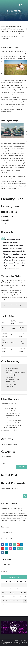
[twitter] (6, 544)
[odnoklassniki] (21, 548)
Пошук (3, 463)
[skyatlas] (18, 548)
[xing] (6, 552)
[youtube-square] (18, 544)
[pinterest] (2, 548)
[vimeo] (6, 548)
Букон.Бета (20, 641)
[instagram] (10, 544)
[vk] (2, 552)
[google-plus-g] (14, 544)
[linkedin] (21, 544)
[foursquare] (14, 548)
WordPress (22, 644)
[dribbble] (10, 548)
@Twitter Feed (6, 565)
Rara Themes (6, 644)
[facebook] (2, 544)
